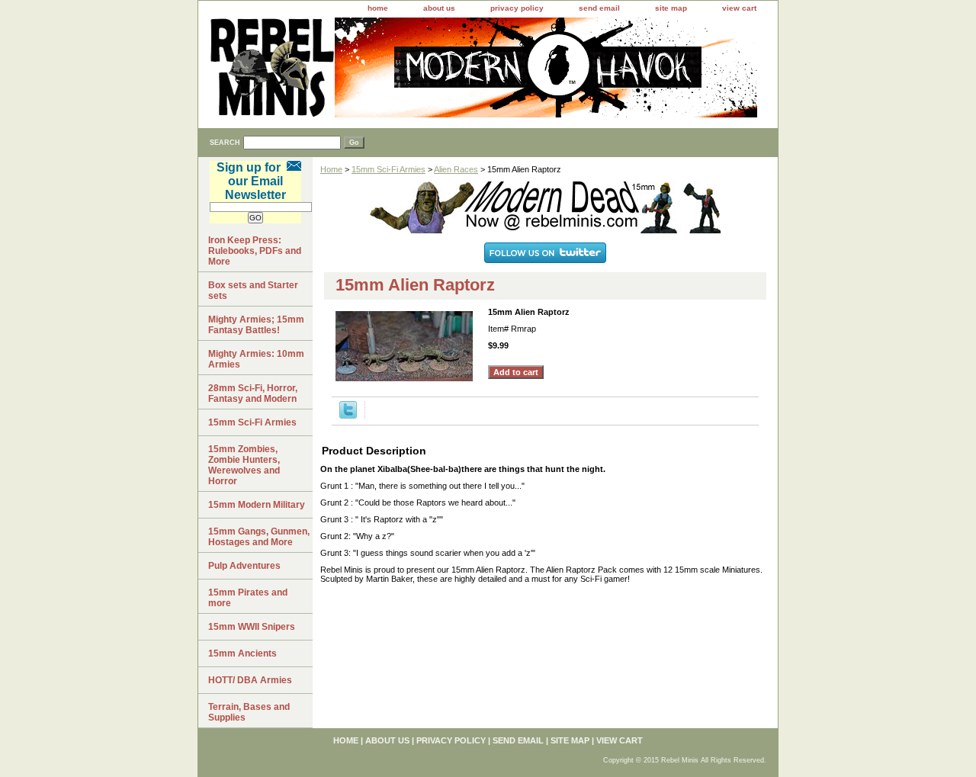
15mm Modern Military (256, 504)
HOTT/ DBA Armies (250, 680)
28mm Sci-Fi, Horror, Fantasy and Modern (252, 393)
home (378, 8)
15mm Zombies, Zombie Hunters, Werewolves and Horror (244, 465)
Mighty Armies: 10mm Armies (256, 359)
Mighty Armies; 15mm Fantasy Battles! (256, 325)
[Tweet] (348, 415)
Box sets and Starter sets (253, 290)
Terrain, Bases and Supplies (249, 712)
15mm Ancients (242, 653)
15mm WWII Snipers (251, 626)
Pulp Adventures (244, 565)
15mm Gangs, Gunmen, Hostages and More (259, 536)
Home (331, 169)
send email (599, 8)
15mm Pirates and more (247, 597)
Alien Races (456, 169)
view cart (739, 8)
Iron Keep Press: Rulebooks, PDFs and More (254, 251)
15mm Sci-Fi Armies (388, 169)
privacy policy (517, 8)
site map (671, 8)
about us (439, 8)
